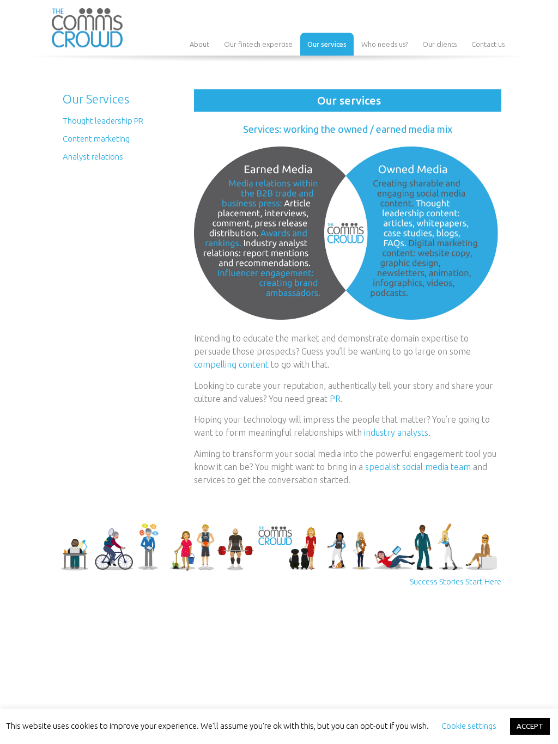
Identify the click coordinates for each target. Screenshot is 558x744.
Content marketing (96, 138)
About (199, 44)
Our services (327, 44)
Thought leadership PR (103, 120)
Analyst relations (93, 156)
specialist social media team (418, 467)
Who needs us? (384, 44)
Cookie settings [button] (468, 725)
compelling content (231, 364)
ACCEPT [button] (530, 726)
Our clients (439, 44)
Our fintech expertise (258, 44)
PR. (336, 399)
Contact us (488, 44)
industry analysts (396, 432)
